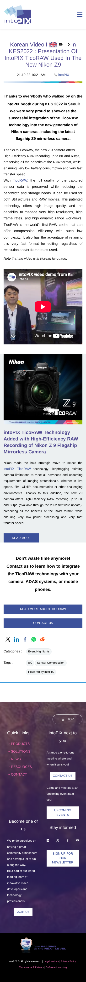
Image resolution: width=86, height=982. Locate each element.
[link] (43, 84)
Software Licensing (56, 967)
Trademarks (25, 967)
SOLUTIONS (20, 751)
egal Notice (51, 961)
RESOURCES (21, 767)
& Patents (38, 967)
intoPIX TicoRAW (17, 469)
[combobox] (60, 44)
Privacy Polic (68, 961)
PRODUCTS (20, 744)
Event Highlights (38, 651)
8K (30, 662)
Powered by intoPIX (41, 672)
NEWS (16, 759)
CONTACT (19, 774)
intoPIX (63, 75)
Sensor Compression (50, 662)
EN (61, 44)
